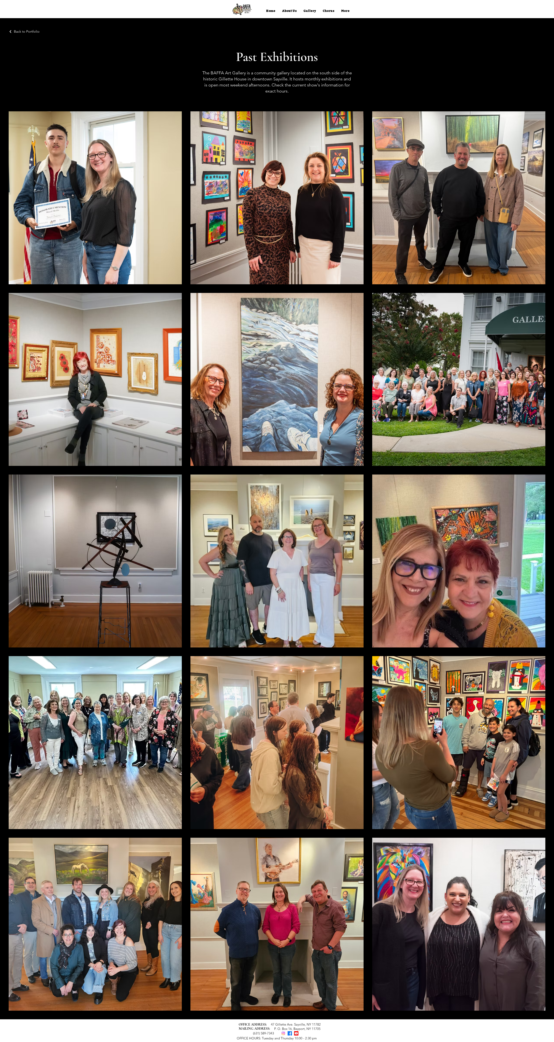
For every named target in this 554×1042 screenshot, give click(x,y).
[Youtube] (296, 1033)
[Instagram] (283, 1033)
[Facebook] (290, 1033)
